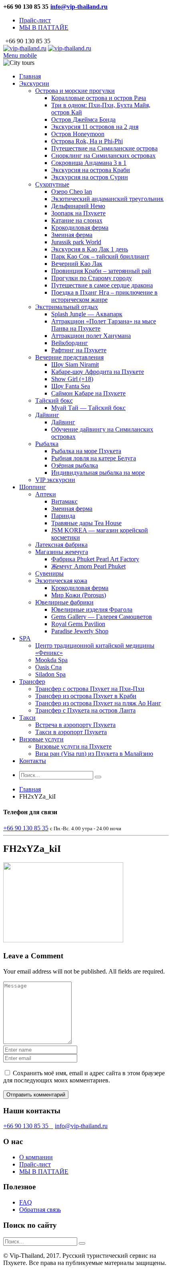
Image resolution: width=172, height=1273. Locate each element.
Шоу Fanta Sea (70, 386)
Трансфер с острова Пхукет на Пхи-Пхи (89, 688)
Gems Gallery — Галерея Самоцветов (101, 616)
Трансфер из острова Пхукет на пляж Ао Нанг (98, 703)
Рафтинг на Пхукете (78, 350)
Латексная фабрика (61, 544)
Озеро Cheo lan (71, 191)
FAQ (25, 1202)
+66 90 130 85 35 (28, 1125)
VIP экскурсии (55, 479)
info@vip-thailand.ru (79, 6)
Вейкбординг (69, 342)
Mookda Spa (51, 660)
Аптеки (45, 494)
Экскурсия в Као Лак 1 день (89, 249)
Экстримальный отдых (66, 306)
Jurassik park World (76, 242)
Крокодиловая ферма (79, 227)
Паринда (63, 515)
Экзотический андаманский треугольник (107, 198)
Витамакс (64, 501)
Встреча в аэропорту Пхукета (75, 724)
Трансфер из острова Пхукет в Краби (85, 696)
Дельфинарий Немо (78, 206)
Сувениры (49, 573)
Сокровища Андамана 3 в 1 (88, 162)
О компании (36, 1157)
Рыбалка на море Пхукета (86, 451)
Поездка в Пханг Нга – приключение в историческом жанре (104, 296)
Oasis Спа (48, 667)
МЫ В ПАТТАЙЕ (43, 27)
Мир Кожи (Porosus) (78, 595)
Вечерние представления (69, 357)
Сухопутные (52, 184)
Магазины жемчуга (61, 551)
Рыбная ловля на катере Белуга (93, 458)
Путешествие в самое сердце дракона (102, 285)
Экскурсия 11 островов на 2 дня (94, 126)
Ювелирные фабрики (64, 602)
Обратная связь (40, 1209)
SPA (25, 638)
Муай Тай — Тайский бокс (88, 407)
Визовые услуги (41, 739)
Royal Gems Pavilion (78, 623)
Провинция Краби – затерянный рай (101, 270)
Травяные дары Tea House (86, 523)
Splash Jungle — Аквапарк (86, 314)
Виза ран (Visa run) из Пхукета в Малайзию (94, 753)
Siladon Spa (50, 674)
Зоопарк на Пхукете (78, 213)
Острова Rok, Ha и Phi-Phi (87, 141)
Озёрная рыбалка (74, 465)
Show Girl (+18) (72, 378)
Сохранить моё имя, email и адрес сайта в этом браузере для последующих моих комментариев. (84, 1077)
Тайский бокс (54, 400)
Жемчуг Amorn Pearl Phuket (88, 566)
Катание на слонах (76, 220)
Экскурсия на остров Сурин (89, 177)
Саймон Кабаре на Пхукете (88, 393)
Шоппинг (32, 487)
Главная (30, 76)
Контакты (32, 760)
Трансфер (32, 681)
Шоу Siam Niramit (75, 364)
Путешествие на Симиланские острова (104, 148)
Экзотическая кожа (61, 580)
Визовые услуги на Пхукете (73, 746)
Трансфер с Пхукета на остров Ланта (85, 710)
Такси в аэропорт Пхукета (71, 732)
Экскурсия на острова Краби (90, 170)
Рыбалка (46, 443)
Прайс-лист (35, 20)
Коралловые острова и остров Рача (98, 97)
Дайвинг (47, 415)
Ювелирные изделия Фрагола (91, 609)
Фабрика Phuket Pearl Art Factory (95, 559)
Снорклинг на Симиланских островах (103, 155)
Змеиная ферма (71, 234)
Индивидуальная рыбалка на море (98, 472)
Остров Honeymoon (77, 134)
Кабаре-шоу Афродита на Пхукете (97, 371)
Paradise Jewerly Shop (79, 631)
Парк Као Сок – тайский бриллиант (100, 256)
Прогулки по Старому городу (91, 278)
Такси (27, 717)
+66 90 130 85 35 (25, 828)
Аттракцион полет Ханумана (91, 335)
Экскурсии (34, 83)
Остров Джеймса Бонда (83, 119)
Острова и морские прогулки (75, 90)
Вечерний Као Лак (76, 263)
